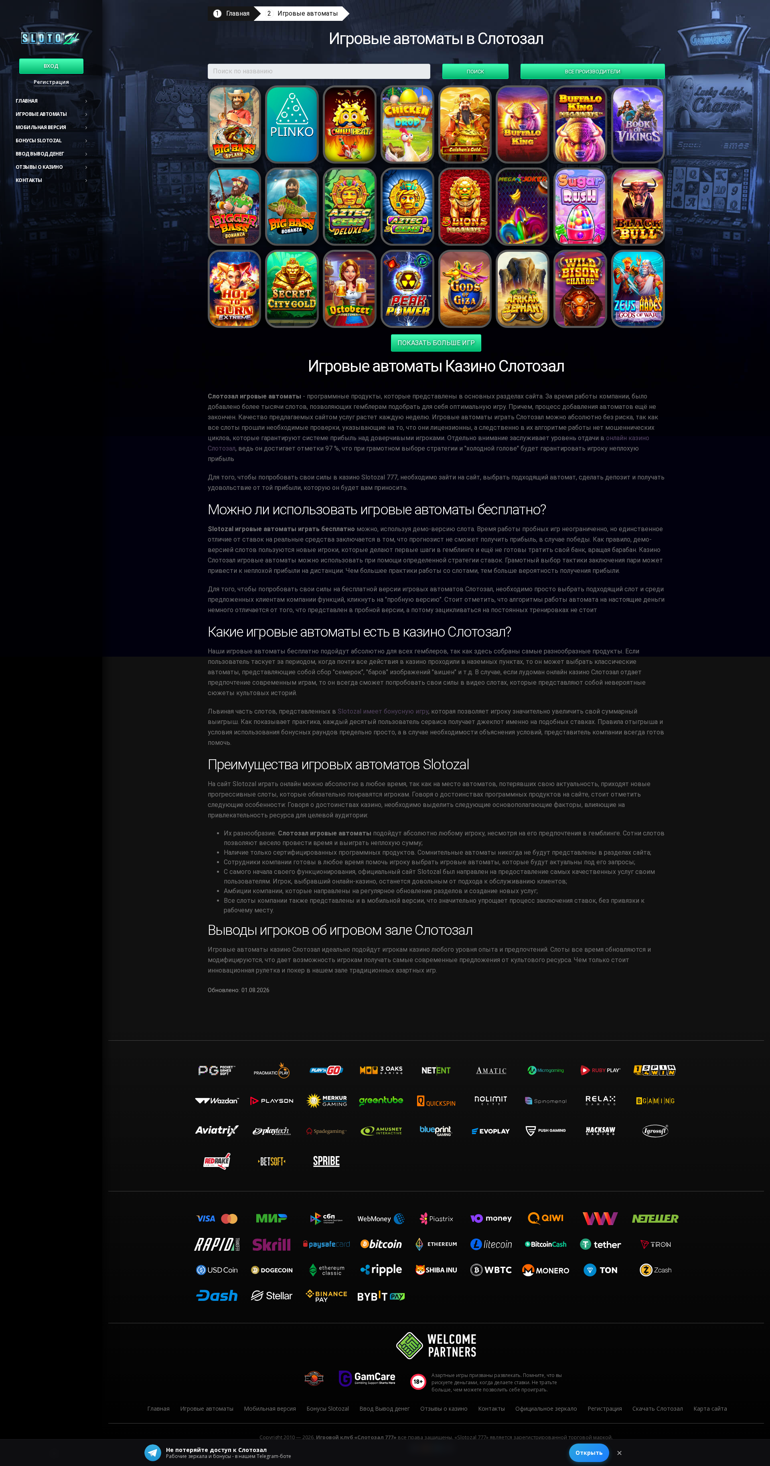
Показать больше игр (436, 343)
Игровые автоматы (41, 114)
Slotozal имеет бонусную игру (383, 711)
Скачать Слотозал (657, 1408)
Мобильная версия (41, 127)
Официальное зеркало (546, 1408)
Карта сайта (710, 1408)
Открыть (589, 1452)
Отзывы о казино (39, 167)
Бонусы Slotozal (39, 140)
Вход (51, 65)
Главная (27, 100)
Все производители (592, 72)
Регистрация (51, 81)
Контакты (29, 180)
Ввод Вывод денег (40, 153)
